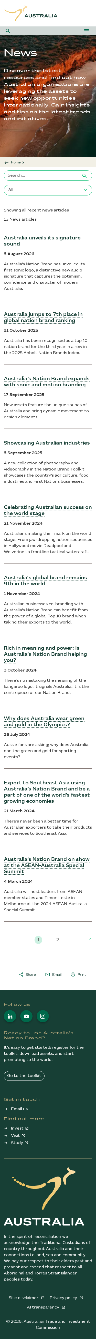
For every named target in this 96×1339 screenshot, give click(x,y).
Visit (15, 1136)
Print (78, 974)
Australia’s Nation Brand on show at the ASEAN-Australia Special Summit (47, 865)
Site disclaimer (24, 1298)
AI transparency (43, 1307)
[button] (8, 30)
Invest (17, 1128)
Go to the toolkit (24, 1076)
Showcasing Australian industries (47, 443)
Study (17, 1143)
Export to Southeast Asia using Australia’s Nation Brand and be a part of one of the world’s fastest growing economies (47, 792)
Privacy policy (64, 1298)
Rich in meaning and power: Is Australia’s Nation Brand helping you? (45, 654)
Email (53, 974)
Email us (19, 1109)
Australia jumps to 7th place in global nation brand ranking (43, 317)
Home (16, 162)
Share (27, 974)
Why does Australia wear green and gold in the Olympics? (44, 721)
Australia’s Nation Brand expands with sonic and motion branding (47, 382)
